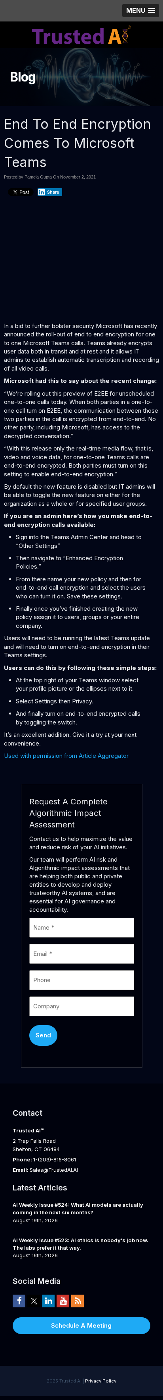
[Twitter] (33, 1301)
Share (53, 192)
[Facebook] (19, 1301)
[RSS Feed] (77, 1301)
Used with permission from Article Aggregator (66, 755)
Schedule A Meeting (81, 1325)
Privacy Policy (100, 1381)
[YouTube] (63, 1301)
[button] (140, 10)
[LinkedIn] (48, 1301)
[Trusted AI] (81, 34)
